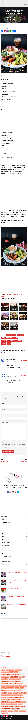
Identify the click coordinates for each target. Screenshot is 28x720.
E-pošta (4, 409)
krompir (24, 685)
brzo (12, 669)
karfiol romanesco (7, 337)
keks (22, 683)
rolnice (3, 699)
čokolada (22, 710)
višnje (13, 708)
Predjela (10, 697)
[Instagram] (7, 716)
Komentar (5, 422)
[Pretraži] (21, 3)
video (23, 706)
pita (21, 692)
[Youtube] (4, 716)
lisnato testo (10, 688)
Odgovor (24, 360)
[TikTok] (12, 716)
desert (22, 676)
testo (3, 704)
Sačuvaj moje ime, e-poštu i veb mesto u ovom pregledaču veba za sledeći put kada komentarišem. (13, 446)
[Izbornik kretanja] (25, 3)
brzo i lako (18, 669)
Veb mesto (5, 416)
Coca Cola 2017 (13, 672)
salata (14, 699)
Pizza (25, 692)
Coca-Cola (10, 19)
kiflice (3, 685)
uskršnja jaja (5, 706)
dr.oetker (12, 679)
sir (19, 699)
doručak (4, 679)
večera (17, 706)
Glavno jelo (20, 334)
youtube (4, 710)
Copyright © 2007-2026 (5, 718)
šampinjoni (4, 713)
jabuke (11, 683)
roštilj (4, 343)
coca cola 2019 (15, 674)
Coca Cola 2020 (5, 676)
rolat (21, 697)
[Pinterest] (9, 716)
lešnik (3, 688)
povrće (19, 340)
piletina (13, 340)
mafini (17, 688)
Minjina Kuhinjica (13, 718)
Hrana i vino (5, 683)
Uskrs (20, 704)
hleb (12, 681)
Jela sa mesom (17, 19)
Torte (8, 704)
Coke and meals (11, 334)
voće (18, 708)
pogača (9, 694)
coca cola (4, 672)
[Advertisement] (14, 121)
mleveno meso (17, 690)
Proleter (16, 697)
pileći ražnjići (5, 340)
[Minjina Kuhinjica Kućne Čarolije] (5, 3)
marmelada (4, 690)
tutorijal (14, 704)
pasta (10, 692)
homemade (17, 681)
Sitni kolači (5, 701)
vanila (11, 706)
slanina (18, 701)
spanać (23, 701)
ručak (9, 343)
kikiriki (16, 337)
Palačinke (4, 692)
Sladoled (12, 701)
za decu (10, 710)
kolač (13, 685)
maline (22, 688)
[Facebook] (2, 716)
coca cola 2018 (6, 674)
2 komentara (16, 17)
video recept (6, 708)
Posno (21, 694)
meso (11, 690)
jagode (16, 683)
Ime (3, 403)
